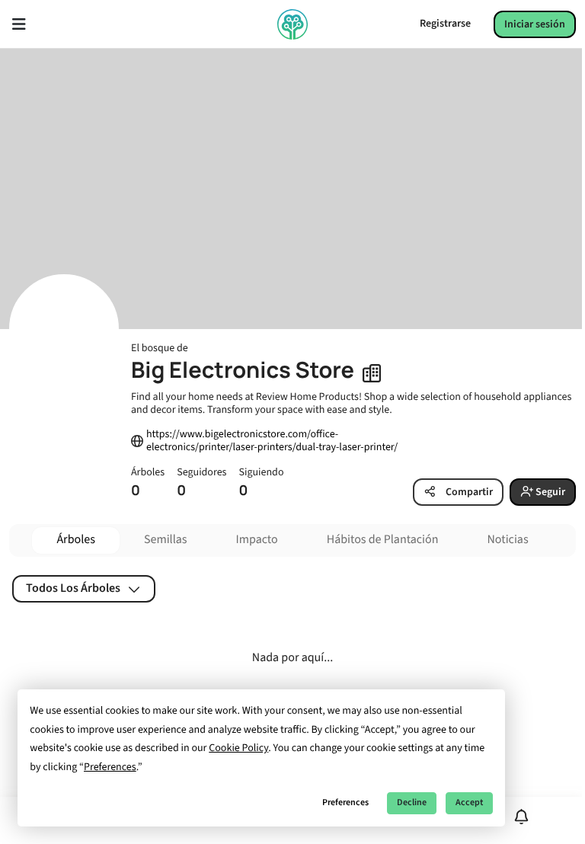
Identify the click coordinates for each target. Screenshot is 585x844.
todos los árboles (73, 588)
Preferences (345, 802)
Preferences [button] (110, 767)
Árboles (75, 540)
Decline (412, 802)
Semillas (165, 540)
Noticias (507, 540)
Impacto (257, 540)
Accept (469, 802)
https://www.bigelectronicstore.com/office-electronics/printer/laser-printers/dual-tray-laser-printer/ (272, 441)
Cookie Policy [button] (238, 748)
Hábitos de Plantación (383, 540)
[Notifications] (521, 817)
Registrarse (445, 23)
